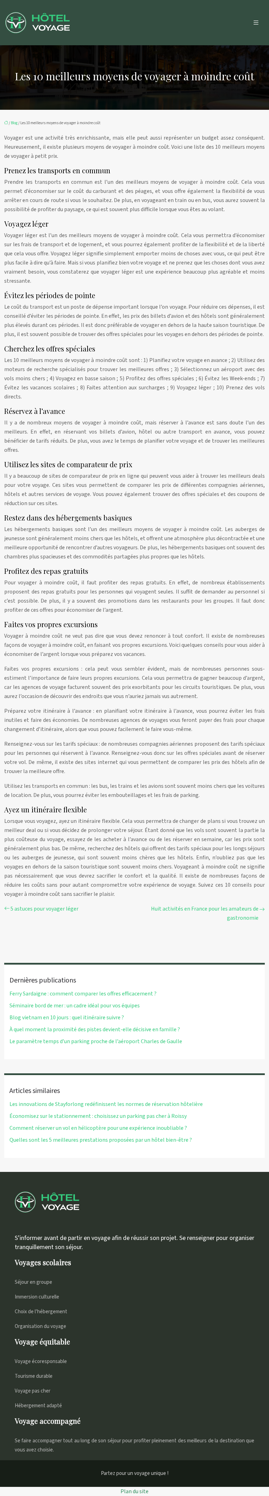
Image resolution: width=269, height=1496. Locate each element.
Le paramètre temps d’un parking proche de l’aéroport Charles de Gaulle (95, 1041)
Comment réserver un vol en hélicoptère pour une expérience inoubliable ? (98, 1128)
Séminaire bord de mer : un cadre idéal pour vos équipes (74, 1005)
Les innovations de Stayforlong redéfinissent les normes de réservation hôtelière (106, 1104)
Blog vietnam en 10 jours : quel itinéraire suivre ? (66, 1017)
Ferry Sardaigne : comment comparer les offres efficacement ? (83, 994)
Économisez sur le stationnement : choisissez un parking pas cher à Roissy (98, 1116)
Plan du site (134, 1491)
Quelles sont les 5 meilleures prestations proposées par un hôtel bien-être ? (100, 1140)
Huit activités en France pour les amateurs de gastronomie (204, 913)
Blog (14, 123)
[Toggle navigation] (256, 23)
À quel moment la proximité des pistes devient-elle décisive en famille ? (94, 1029)
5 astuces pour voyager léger (44, 909)
